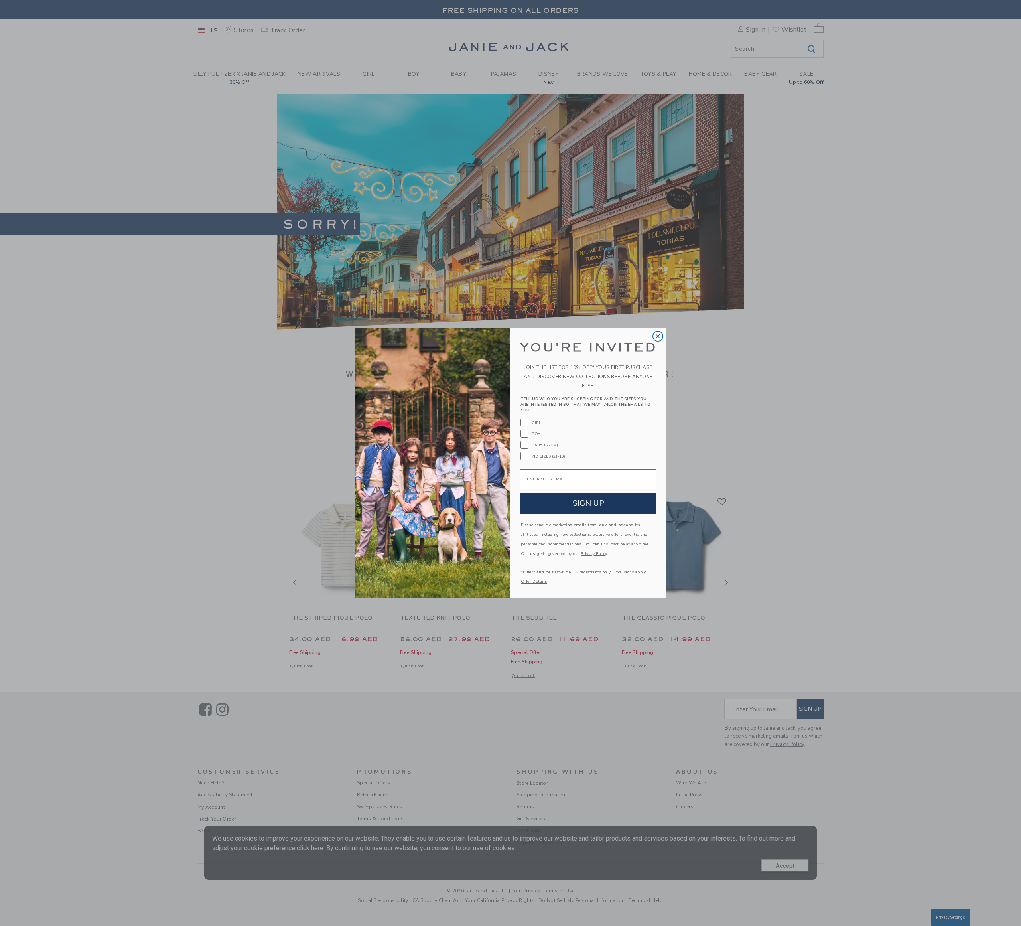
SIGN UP (588, 503)
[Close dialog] (658, 336)
